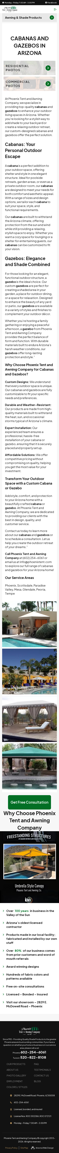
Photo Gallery (16, 1075)
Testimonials (42, 1069)
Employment (15, 1081)
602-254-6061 (33, 1052)
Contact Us (41, 1075)
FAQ (36, 1064)
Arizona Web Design (45, 1148)
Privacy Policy (11, 1148)
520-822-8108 (33, 1057)
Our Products (16, 1064)
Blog (37, 1081)
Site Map (24, 1148)
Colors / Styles (17, 1086)
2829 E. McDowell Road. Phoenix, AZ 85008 (34, 1095)
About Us (12, 1069)
